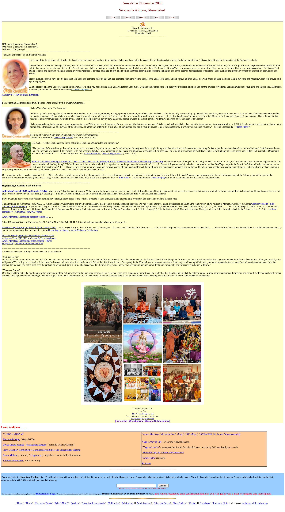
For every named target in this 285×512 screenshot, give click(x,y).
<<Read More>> (92, 153)
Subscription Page (45, 493)
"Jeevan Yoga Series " (112, 153)
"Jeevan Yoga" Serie (63, 137)
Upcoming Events (43, 503)
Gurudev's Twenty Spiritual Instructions (20, 95)
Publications (127, 503)
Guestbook (205, 503)
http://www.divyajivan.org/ (143, 414)
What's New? (61, 503)
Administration (144, 503)
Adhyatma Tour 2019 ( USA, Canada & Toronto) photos (28, 238)
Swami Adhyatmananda (93, 503)
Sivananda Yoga (11, 439)
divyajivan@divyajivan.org (142, 418)
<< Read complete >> (81, 89)
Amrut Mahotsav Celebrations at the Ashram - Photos (27, 241)
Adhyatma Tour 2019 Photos (28, 212)
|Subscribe (121, 421)
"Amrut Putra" (149, 458)
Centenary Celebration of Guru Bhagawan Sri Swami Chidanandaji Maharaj (44, 449)
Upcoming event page (58, 230)
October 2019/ (21, 243)
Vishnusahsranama (13, 460)
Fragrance (36, 455)
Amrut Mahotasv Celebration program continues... (25, 217)
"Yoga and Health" (151, 447)
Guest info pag (158, 177)
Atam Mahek (10, 455)
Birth (6, 449)
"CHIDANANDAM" (13, 434)
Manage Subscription (157, 421)
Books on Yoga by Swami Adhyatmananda (163, 452)
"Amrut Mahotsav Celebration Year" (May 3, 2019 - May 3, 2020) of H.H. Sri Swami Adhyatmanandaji (191, 434)
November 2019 (35, 243)
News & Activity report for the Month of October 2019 (28, 235)
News (29, 503)
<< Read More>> (242, 127)
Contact (192, 503)
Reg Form (124, 177)
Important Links (220, 503)
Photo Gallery (179, 503)
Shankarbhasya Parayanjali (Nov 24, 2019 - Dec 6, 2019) (29, 227)
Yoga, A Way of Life (152, 442)
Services (75, 503)
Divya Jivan (7, 243)
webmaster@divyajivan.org (255, 503)
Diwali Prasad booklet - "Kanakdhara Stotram (24, 444)
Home (19, 503)
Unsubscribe (136, 421)
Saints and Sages (162, 503)
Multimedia (113, 503)
